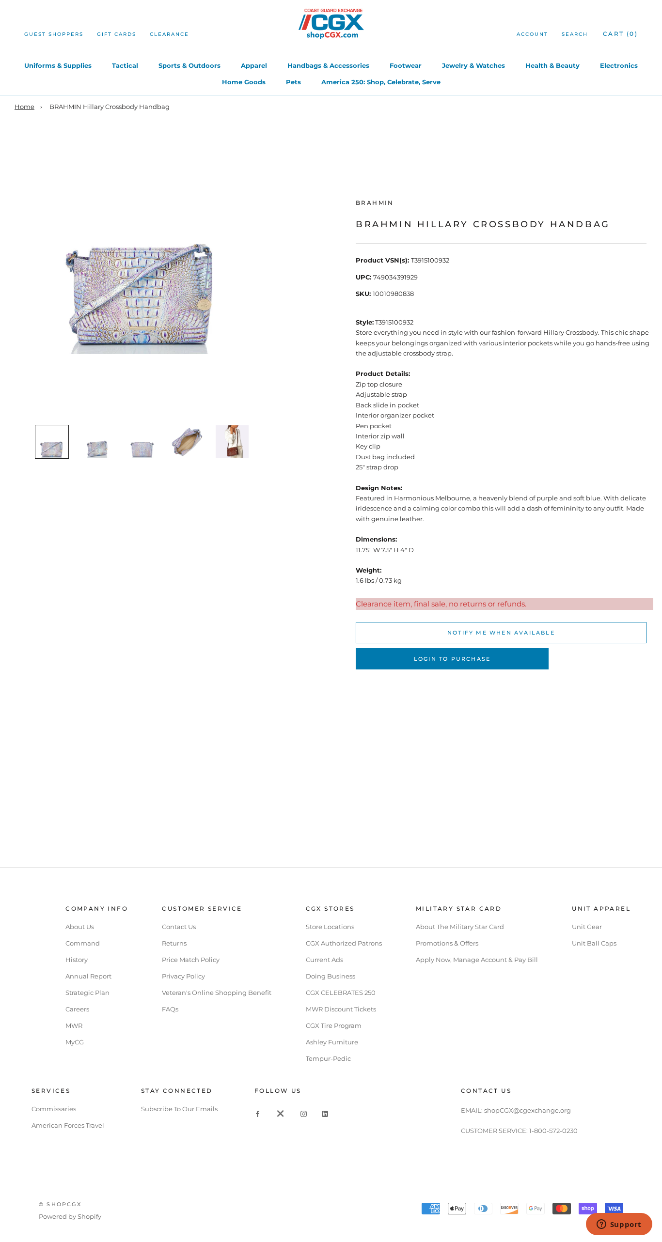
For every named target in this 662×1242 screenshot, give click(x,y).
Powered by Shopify (70, 1216)
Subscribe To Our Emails (179, 1108)
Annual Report (88, 976)
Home (24, 106)
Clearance (169, 34)
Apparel (254, 65)
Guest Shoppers (53, 34)
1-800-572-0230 (553, 1130)
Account (532, 34)
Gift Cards (116, 34)
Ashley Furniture (332, 1042)
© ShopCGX (60, 1204)
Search (575, 34)
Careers (77, 1009)
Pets (293, 82)
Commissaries (54, 1108)
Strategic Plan (87, 992)
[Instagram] (303, 1113)
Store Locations (330, 926)
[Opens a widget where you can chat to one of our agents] (618, 1225)
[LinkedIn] (325, 1113)
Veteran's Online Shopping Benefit (216, 992)
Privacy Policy (183, 976)
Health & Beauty (552, 65)
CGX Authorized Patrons (344, 943)
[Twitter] (280, 1113)
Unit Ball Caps (594, 943)
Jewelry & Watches (473, 65)
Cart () (620, 33)
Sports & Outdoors (189, 65)
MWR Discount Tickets (341, 1009)
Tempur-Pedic (328, 1058)
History (76, 959)
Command (82, 943)
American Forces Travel (68, 1125)
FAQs (170, 1009)
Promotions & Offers (447, 943)
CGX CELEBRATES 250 (341, 992)
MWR (73, 1025)
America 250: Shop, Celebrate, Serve (381, 82)
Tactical (125, 65)
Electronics (619, 65)
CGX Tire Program (334, 1025)
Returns (174, 943)
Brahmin (375, 202)
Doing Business (330, 976)
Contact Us (179, 926)
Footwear (406, 65)
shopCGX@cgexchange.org (527, 1110)
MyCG (74, 1042)
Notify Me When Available (501, 632)
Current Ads (324, 959)
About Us (79, 926)
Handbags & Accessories (328, 65)
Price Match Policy (191, 959)
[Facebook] (257, 1113)
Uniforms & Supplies (58, 65)
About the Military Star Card (460, 926)
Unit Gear (587, 926)
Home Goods (244, 82)
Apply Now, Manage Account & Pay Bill (477, 959)
